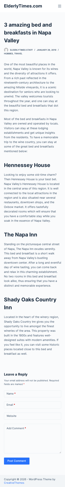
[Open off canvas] (59, 6)
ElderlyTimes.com (23, 6)
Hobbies (8, 53)
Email (11, 404)
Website (11, 416)
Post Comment (16, 460)
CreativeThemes (14, 482)
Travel (18, 53)
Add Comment (16, 428)
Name (11, 393)
